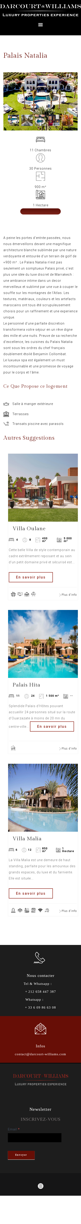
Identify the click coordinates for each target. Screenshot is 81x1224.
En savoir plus (31, 577)
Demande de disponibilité (40, 216)
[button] (40, 24)
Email (14, 1129)
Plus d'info (69, 594)
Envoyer (21, 1154)
